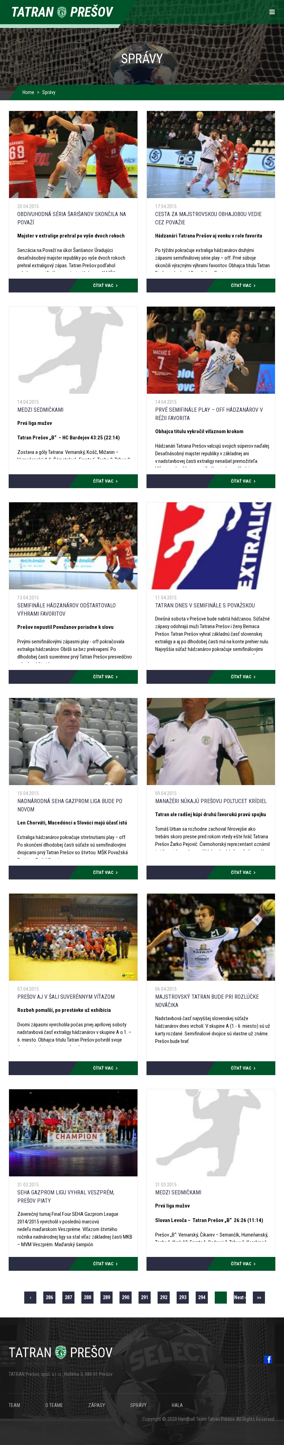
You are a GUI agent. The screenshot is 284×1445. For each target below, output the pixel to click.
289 (108, 1297)
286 (50, 1297)
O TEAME (54, 1405)
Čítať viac (103, 285)
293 (184, 1297)
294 (203, 1297)
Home (28, 92)
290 (127, 1299)
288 (89, 1297)
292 (165, 1297)
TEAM (14, 1405)
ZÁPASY (96, 1405)
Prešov (61, 1352)
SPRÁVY (138, 1405)
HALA (177, 1405)
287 (69, 1297)
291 (146, 1297)
